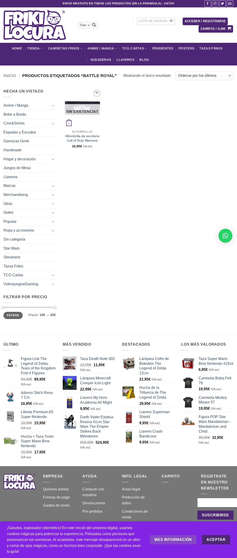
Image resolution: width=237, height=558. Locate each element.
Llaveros (125, 60)
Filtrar (13, 315)
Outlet (8, 212)
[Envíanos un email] (230, 3)
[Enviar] (94, 25)
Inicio (9, 75)
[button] (205, 21)
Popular (9, 221)
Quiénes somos (56, 489)
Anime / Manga (100, 48)
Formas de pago (56, 497)
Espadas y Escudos (19, 132)
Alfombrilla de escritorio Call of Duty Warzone (82, 138)
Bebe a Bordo (14, 114)
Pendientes (162, 48)
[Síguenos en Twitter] (222, 3)
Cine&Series (14, 123)
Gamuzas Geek (16, 141)
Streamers (11, 257)
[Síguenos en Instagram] (215, 3)
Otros (7, 204)
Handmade (12, 150)
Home (17, 48)
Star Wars (11, 248)
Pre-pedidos (92, 511)
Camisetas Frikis (63, 48)
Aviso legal (131, 489)
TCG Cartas (133, 48)
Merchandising (15, 195)
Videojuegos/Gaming (20, 284)
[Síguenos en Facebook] (207, 3)
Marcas (9, 186)
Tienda (33, 48)
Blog (144, 60)
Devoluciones (93, 503)
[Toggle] (53, 105)
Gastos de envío (56, 505)
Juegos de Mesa (17, 168)
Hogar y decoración (19, 159)
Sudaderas (100, 60)
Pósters (186, 48)
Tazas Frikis (210, 48)
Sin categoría (14, 239)
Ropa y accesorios (18, 230)
